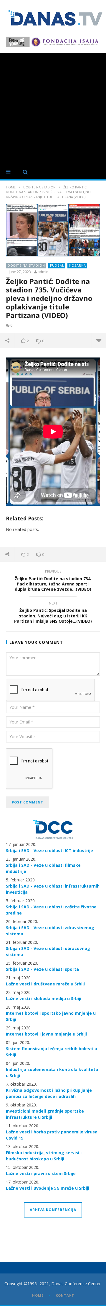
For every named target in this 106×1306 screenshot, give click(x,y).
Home (11, 187)
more (98, 340)
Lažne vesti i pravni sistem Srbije (41, 1173)
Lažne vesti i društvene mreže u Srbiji (45, 984)
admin (43, 272)
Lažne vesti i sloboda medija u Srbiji (43, 998)
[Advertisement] (53, 109)
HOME (38, 1295)
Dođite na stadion (39, 187)
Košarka (77, 265)
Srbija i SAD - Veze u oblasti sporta (42, 969)
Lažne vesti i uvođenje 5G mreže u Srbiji (47, 1188)
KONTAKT (65, 1295)
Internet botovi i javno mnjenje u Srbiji (46, 1034)
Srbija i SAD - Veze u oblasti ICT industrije (49, 850)
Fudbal (57, 265)
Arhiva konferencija (53, 1209)
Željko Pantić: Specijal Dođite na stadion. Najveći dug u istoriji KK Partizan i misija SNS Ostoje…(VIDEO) (53, 613)
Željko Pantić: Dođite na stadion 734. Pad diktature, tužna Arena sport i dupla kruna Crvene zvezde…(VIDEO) (53, 581)
